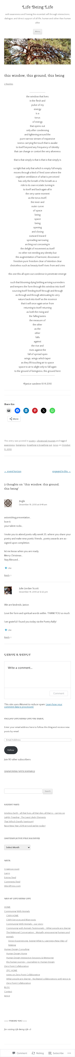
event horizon (12, 471)
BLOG (7, 987)
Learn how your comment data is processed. (33, 705)
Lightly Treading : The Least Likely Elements (25, 817)
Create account (11, 869)
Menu (37, 31)
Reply (7, 575)
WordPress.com (12, 886)
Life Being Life (37, 7)
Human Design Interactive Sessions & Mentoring (30, 958)
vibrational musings (46, 441)
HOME (7, 907)
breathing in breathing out (39, 445)
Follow (11, 750)
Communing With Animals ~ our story (24, 924)
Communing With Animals (19, 771)
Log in (7, 873)
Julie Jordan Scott (29, 588)
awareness (9, 445)
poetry (32, 441)
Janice (7, 996)
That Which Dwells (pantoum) (19, 821)
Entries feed (10, 877)
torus (55, 445)
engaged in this (61, 471)
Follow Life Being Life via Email (24, 719)
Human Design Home (16, 953)
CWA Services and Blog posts (21, 919)
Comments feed (12, 881)
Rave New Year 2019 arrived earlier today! (25, 826)
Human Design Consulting (16, 949)
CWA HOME (12, 915)
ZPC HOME (11, 970)
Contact (8, 991)
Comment (58, 693)
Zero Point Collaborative (16, 966)
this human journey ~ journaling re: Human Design (30, 962)
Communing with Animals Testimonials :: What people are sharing (38, 928)
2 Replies (8, 84)
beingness (21, 445)
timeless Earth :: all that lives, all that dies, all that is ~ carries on (34, 813)
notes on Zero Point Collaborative (23, 974)
